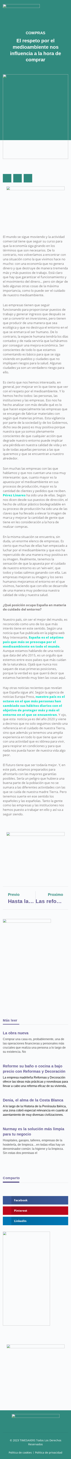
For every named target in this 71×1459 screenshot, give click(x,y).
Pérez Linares (14, 495)
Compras (35, 33)
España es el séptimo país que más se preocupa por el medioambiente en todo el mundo (33, 642)
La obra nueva (15, 1033)
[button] (65, 7)
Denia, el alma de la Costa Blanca (33, 1100)
